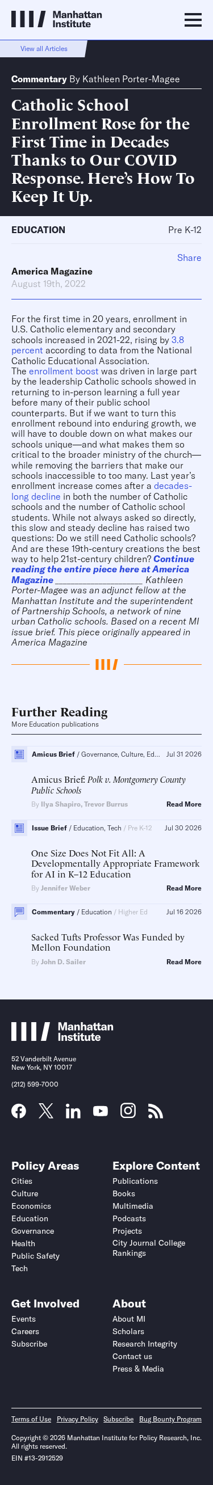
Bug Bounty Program (170, 1419)
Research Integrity (144, 1344)
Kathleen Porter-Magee (131, 79)
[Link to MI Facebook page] (18, 1114)
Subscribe (29, 1344)
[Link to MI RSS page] (155, 1114)
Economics (31, 1206)
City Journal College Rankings (148, 1248)
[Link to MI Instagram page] (128, 1114)
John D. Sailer (63, 961)
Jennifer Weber (65, 888)
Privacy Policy (77, 1419)
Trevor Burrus (106, 804)
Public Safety (35, 1256)
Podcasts (129, 1218)
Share (189, 257)
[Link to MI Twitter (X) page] (46, 1114)
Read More (184, 804)
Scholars (128, 1331)
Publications (135, 1181)
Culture (24, 1193)
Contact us (132, 1356)
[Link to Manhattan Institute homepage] (62, 1038)
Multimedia (132, 1206)
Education (38, 229)
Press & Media (138, 1369)
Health (23, 1243)
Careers (25, 1331)
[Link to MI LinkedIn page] (73, 1114)
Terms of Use (31, 1419)
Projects (127, 1231)
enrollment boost (64, 371)
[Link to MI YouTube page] (100, 1112)
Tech (19, 1268)
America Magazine (52, 271)
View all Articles (44, 48)
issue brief (32, 632)
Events (23, 1319)
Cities (21, 1181)
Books (123, 1193)
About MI (128, 1319)
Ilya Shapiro (61, 804)
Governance (32, 1231)
